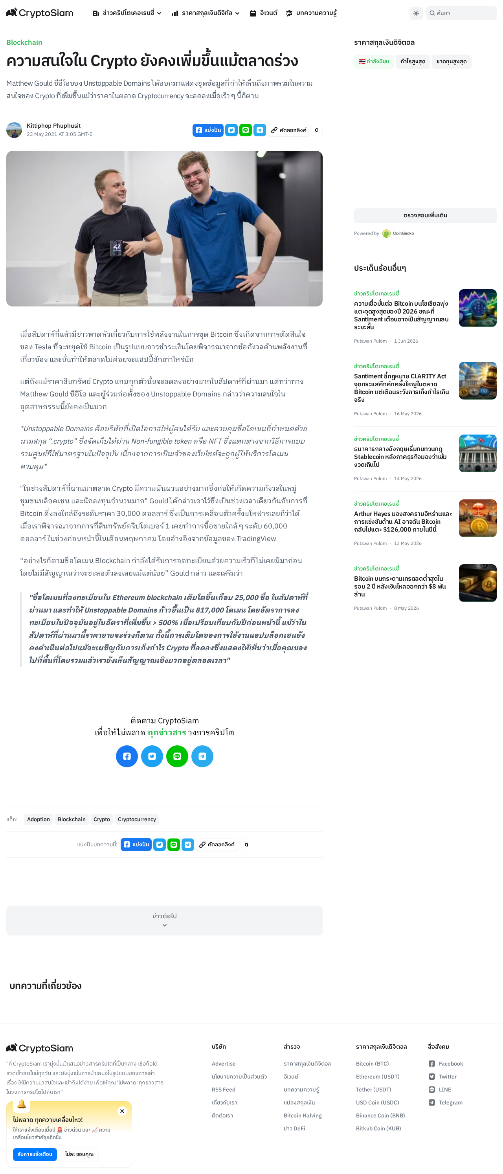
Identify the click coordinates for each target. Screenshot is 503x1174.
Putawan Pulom (370, 341)
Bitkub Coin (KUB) (378, 1128)
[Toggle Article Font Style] (317, 130)
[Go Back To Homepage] (39, 13)
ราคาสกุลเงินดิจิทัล (207, 13)
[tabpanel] (425, 138)
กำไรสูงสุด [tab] (413, 61)
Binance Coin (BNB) (380, 1116)
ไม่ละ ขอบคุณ (79, 1154)
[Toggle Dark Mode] (416, 13)
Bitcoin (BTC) (372, 1064)
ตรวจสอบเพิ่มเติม (425, 215)
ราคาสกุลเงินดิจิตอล (307, 1064)
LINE (445, 1090)
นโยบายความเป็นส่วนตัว (239, 1077)
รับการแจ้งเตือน (35, 1154)
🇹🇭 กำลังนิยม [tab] (374, 61)
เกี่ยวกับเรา (224, 1103)
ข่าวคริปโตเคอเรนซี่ (128, 13)
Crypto (102, 819)
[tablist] (425, 58)
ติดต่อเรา (222, 1116)
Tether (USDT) (373, 1090)
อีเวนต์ (268, 13)
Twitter (448, 1077)
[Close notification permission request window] (122, 1111)
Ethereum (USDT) (378, 1077)
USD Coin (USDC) (377, 1103)
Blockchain (24, 43)
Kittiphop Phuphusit (54, 126)
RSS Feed (223, 1090)
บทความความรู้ (316, 13)
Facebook (451, 1064)
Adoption (38, 819)
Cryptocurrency (137, 819)
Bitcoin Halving (303, 1116)
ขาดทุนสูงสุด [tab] (452, 61)
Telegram (451, 1103)
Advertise (224, 1064)
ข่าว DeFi (294, 1128)
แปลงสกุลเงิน (299, 1103)
